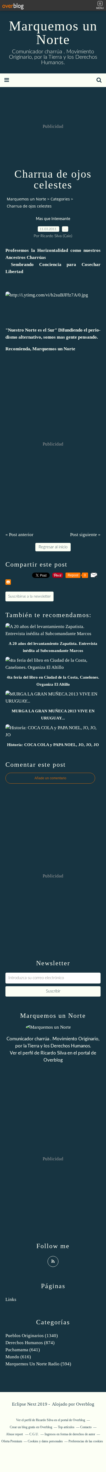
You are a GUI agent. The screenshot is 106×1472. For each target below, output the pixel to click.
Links (10, 1299)
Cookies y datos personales (45, 1441)
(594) (38, 1363)
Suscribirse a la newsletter (29, 596)
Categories (60, 199)
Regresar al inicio (53, 547)
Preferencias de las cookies (85, 1441)
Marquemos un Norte (53, 32)
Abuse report (15, 1434)
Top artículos (66, 1427)
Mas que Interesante (53, 219)
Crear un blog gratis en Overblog (31, 1427)
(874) (30, 1342)
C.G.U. (34, 1434)
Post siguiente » (85, 534)
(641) (22, 1349)
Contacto (86, 1427)
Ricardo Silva (53, 1053)
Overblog (85, 1404)
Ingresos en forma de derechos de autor (70, 1434)
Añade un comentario (50, 778)
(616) (18, 1356)
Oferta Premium (11, 1441)
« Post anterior (19, 534)
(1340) (31, 1335)
